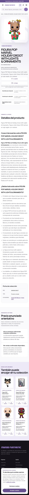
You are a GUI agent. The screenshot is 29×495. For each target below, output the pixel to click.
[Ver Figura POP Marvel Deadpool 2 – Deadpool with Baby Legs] (7, 413)
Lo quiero (15, 78)
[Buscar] (26, 9)
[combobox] (14, 9)
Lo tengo (16, 83)
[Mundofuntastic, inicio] (10, 5)
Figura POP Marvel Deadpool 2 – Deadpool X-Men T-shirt (20, 425)
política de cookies (10, 482)
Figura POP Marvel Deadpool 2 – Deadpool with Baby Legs (7, 425)
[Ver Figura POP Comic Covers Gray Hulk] (21, 382)
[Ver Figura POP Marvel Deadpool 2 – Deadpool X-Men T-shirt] (21, 413)
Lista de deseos (19, 465)
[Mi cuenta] (23, 5)
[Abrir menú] (2, 5)
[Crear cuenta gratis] (20, 5)
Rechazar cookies (14, 486)
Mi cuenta (18, 462)
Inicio (2, 14)
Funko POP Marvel (15, 297)
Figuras (2, 467)
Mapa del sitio (19, 467)
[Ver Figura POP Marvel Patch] (7, 382)
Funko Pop (3, 462)
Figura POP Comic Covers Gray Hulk (20, 393)
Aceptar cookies (14, 490)
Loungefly (3, 465)
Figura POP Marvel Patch (5, 393)
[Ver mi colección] (26, 5)
